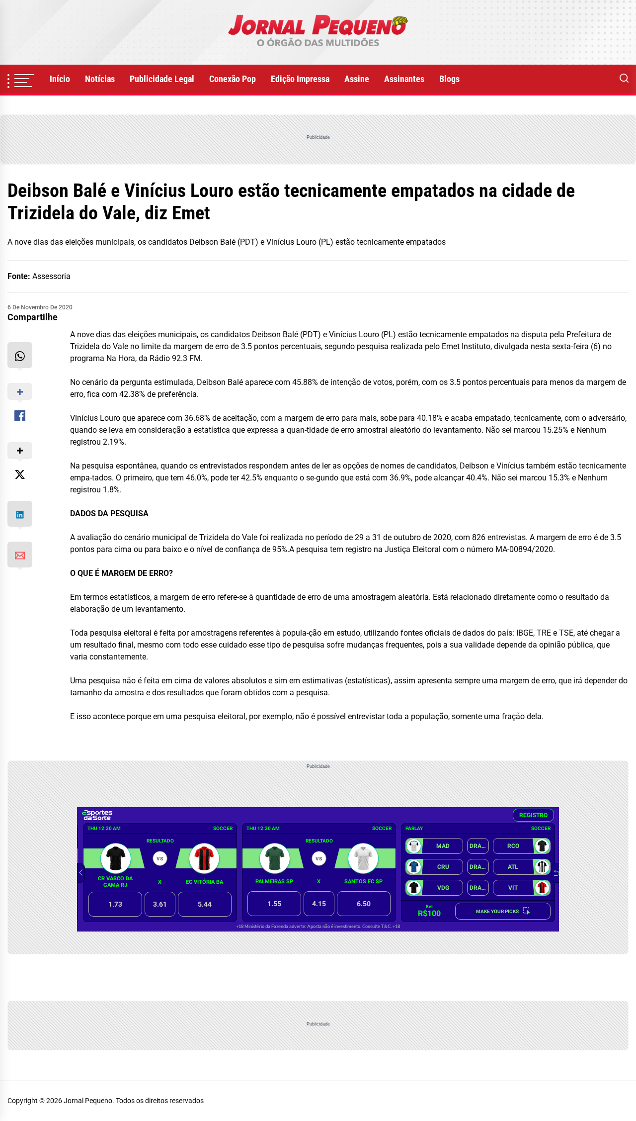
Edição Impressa (300, 79)
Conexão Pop (232, 79)
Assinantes (404, 79)
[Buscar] (624, 79)
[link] (318, 32)
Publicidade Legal (162, 79)
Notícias (100, 79)
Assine (356, 79)
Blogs (449, 79)
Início (60, 79)
